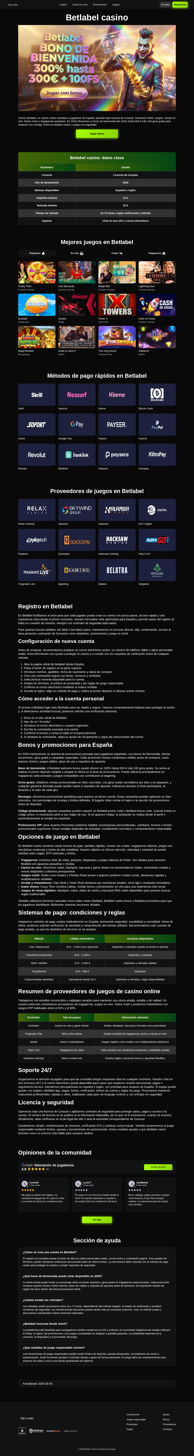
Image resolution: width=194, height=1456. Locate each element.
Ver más (97, 1220)
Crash (114, 253)
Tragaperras (154, 253)
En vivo (75, 253)
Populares (34, 253)
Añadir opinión (158, 1167)
